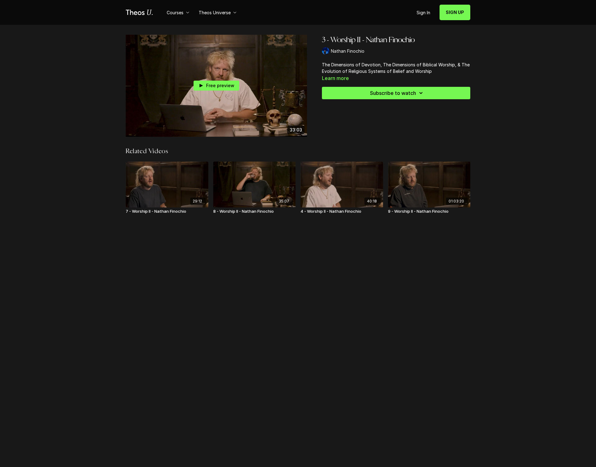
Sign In (423, 12)
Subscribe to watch (393, 93)
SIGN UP (455, 12)
